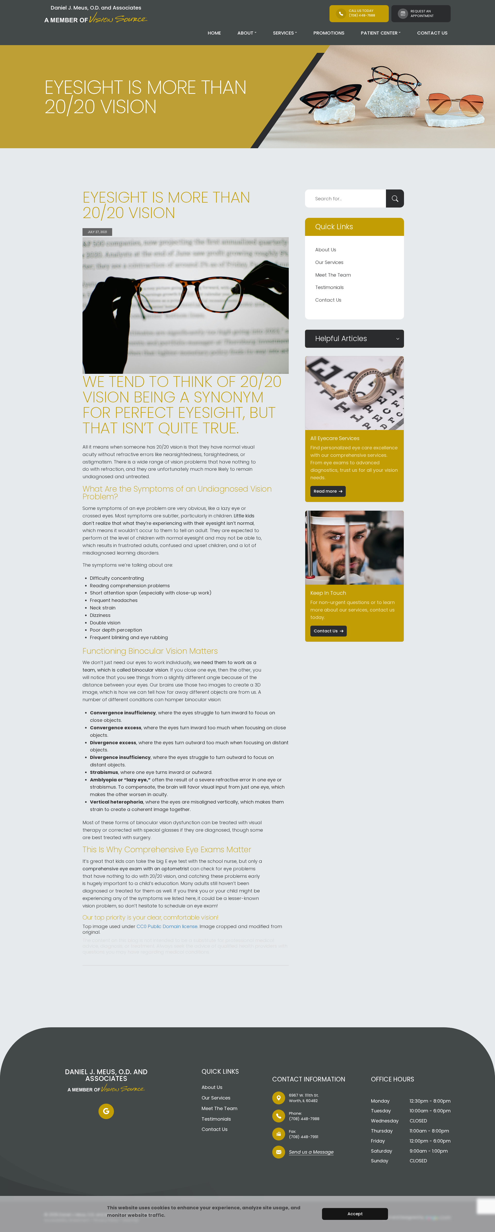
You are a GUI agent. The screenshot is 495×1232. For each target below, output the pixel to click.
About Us (325, 249)
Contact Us (432, 33)
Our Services (329, 262)
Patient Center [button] (379, 33)
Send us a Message (311, 1152)
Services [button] (283, 33)
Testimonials (329, 287)
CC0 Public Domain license (167, 926)
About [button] (245, 33)
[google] (106, 1111)
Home (214, 33)
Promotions (329, 33)
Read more (325, 491)
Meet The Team (333, 275)
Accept (355, 1214)
